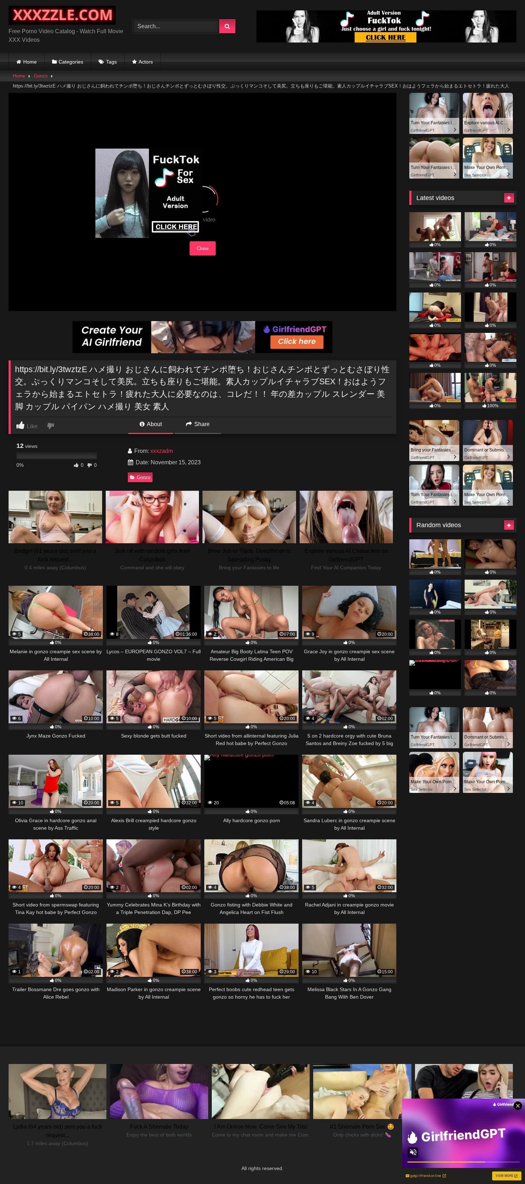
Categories (71, 62)
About (154, 424)
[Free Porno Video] (62, 16)
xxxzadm (161, 451)
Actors (146, 62)
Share (201, 424)
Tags (111, 62)
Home (30, 62)
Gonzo (41, 76)
